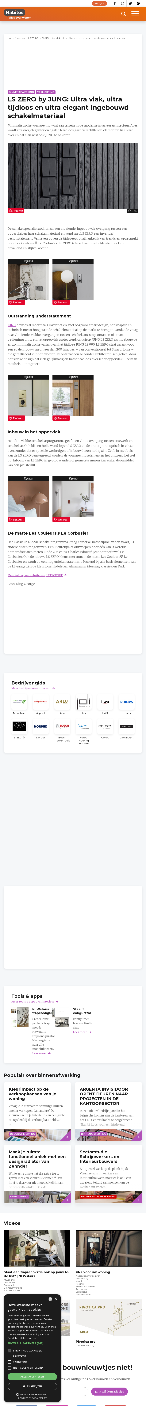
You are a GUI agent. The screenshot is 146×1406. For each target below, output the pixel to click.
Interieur (21, 38)
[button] (32, 1343)
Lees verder (29, 1338)
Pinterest (138, 3)
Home (11, 38)
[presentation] (37, 1111)
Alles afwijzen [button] (32, 1386)
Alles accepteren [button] (32, 1376)
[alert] (32, 1348)
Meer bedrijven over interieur (31, 688)
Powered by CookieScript (32, 1398)
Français (99, 3)
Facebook (115, 3)
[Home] (17, 14)
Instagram (123, 3)
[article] (19, 704)
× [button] (55, 1299)
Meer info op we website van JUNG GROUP (35, 575)
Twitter (130, 3)
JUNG (29, 261)
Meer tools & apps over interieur (33, 1001)
